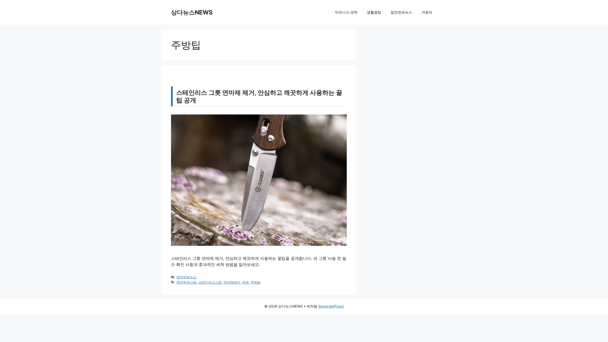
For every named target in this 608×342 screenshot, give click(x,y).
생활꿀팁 (374, 12)
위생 (245, 282)
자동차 (427, 12)
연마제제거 (231, 282)
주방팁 (256, 282)
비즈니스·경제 (346, 12)
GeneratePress (331, 306)
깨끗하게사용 (186, 282)
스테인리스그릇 (210, 282)
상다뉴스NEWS (192, 12)
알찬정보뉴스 (401, 12)
